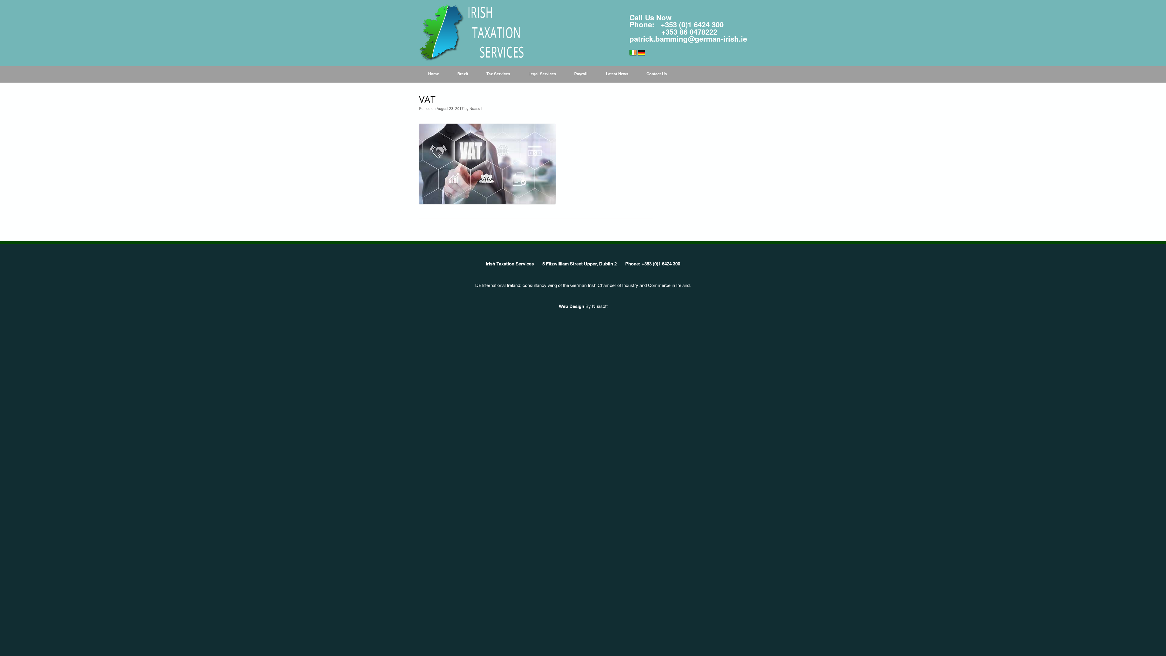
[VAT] (487, 202)
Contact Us (656, 74)
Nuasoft (475, 108)
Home (433, 74)
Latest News (617, 74)
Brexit (462, 74)
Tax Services (498, 74)
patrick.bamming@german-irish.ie (688, 38)
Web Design (571, 306)
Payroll (581, 74)
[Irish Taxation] (471, 33)
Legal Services (542, 74)
